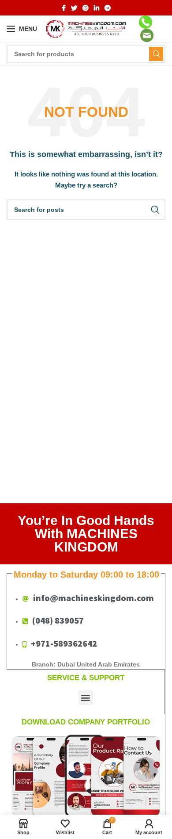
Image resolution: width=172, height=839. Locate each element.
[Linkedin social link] (96, 8)
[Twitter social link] (74, 8)
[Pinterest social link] (85, 8)
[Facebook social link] (63, 8)
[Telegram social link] (107, 8)
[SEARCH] (156, 54)
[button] (86, 697)
